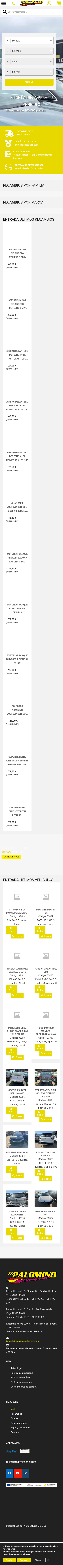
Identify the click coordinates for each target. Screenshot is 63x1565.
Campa (14, 1418)
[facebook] (9, 1473)
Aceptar (9, 1560)
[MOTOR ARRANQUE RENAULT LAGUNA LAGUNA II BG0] (17, 540)
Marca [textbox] (16, 41)
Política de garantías (21, 1382)
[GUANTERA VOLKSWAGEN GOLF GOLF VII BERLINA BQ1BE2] (17, 490)
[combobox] (29, 40)
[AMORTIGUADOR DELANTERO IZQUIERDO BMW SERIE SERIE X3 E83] (17, 236)
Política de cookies (20, 1377)
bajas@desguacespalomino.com (22, 1341)
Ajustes (38, 1560)
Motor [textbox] (16, 72)
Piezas (19, 936)
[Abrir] (3, 3)
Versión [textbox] (16, 61)
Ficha (11, 931)
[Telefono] (14, 3)
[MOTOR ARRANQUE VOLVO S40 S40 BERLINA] (17, 591)
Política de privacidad (22, 1373)
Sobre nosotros (19, 1423)
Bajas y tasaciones (20, 1427)
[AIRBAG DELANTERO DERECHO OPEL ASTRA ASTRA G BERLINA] (17, 338)
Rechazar (24, 1560)
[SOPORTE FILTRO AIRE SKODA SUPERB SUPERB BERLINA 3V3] (17, 743)
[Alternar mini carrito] (59, 3)
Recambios (16, 1413)
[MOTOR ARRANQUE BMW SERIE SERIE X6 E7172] (17, 642)
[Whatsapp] (49, 3)
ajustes (26, 1554)
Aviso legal (16, 1368)
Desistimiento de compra (24, 1386)
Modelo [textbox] (16, 51)
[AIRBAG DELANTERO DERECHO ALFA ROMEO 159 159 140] (17, 388)
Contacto (15, 1432)
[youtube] (18, 1473)
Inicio (13, 1409)
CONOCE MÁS (11, 856)
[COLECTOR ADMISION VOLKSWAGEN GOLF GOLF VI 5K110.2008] (17, 693)
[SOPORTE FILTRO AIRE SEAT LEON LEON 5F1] (17, 794)
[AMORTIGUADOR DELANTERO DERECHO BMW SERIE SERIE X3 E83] (17, 287)
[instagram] (25, 1473)
